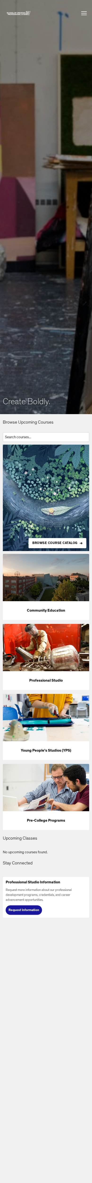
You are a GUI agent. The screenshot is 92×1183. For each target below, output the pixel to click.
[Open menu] (84, 13)
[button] (18, 13)
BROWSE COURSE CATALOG (55, 543)
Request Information (23, 910)
